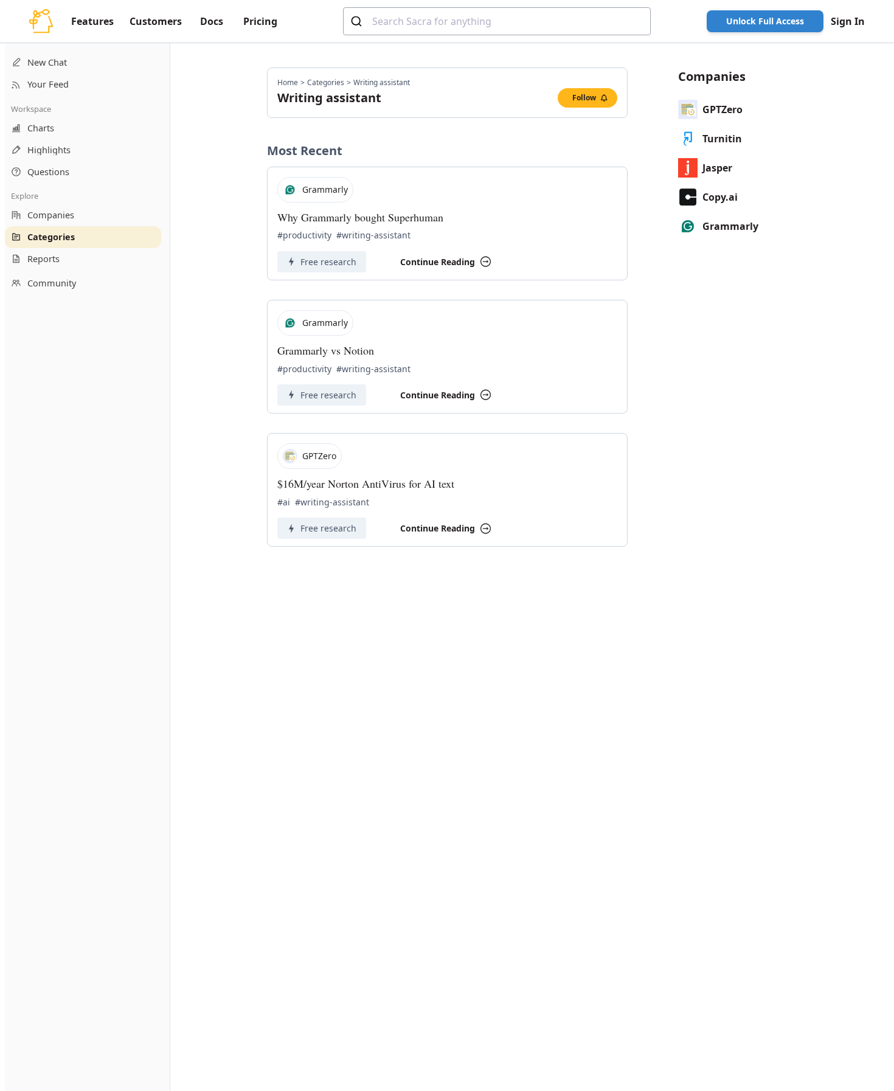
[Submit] (358, 21)
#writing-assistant (373, 235)
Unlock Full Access (765, 21)
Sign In (848, 21)
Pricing (260, 21)
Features (92, 21)
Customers (155, 21)
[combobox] (497, 21)
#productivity (304, 235)
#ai (283, 502)
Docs (211, 21)
